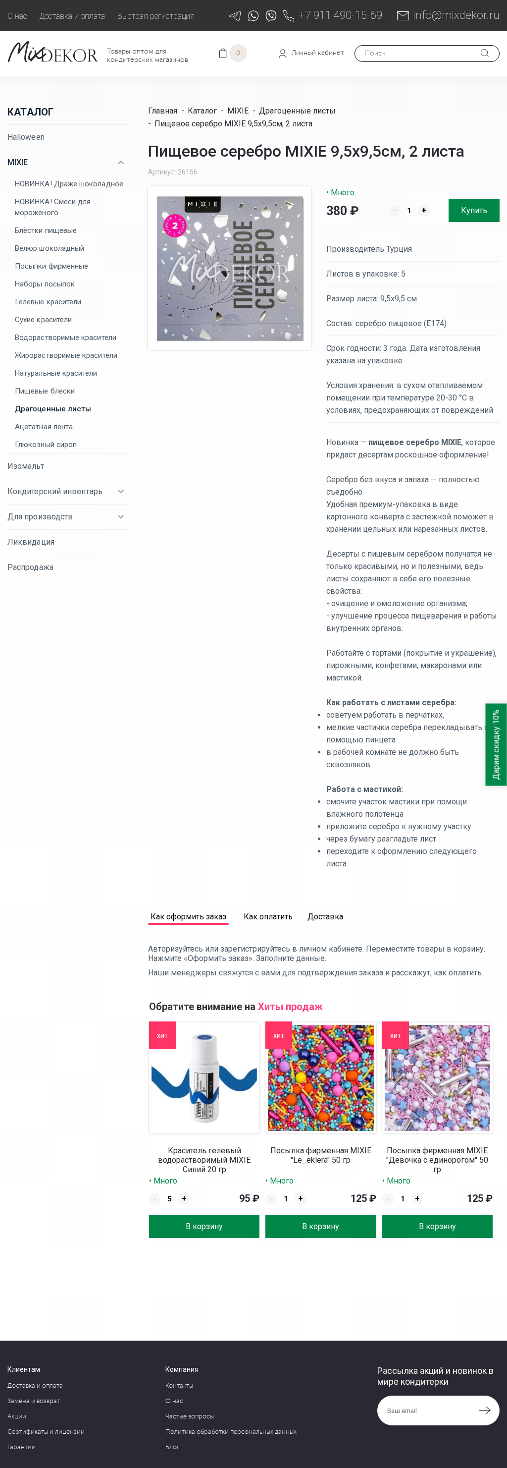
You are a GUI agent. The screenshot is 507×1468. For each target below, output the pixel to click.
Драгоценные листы (53, 408)
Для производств (40, 516)
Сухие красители (43, 319)
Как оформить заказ (188, 917)
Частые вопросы (189, 1416)
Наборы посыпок (45, 284)
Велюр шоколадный (49, 248)
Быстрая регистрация (156, 16)
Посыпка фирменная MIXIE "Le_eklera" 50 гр (320, 1155)
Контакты (179, 1385)
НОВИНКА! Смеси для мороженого (53, 207)
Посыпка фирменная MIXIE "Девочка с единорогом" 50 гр (437, 1160)
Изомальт (25, 466)
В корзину (204, 1226)
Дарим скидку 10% (496, 745)
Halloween (26, 137)
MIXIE (17, 162)
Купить (474, 210)
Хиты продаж (290, 1007)
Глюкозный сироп (46, 444)
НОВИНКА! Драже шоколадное (69, 183)
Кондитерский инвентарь (54, 491)
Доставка (325, 917)
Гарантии (21, 1447)
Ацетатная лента (44, 426)
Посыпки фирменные (51, 266)
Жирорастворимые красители (66, 355)
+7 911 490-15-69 (340, 15)
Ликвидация (30, 542)
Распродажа (30, 567)
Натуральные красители (56, 373)
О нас (17, 16)
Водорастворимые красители (65, 337)
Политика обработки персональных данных (231, 1431)
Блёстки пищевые (46, 230)
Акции (16, 1416)
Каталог (30, 112)
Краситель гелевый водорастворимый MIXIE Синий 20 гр (204, 1160)
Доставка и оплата (72, 16)
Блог (172, 1447)
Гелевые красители (48, 301)
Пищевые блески (45, 391)
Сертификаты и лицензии (46, 1431)
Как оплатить (268, 917)
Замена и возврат (33, 1401)
